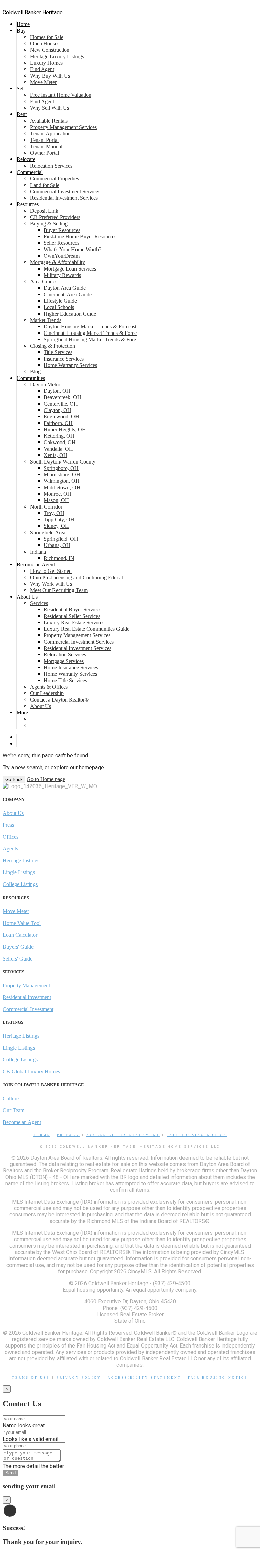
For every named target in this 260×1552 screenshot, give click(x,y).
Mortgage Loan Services (70, 269)
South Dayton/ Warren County (62, 462)
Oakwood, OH (60, 442)
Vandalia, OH (58, 449)
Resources (28, 204)
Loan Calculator (20, 935)
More (22, 712)
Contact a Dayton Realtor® (59, 700)
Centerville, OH (61, 404)
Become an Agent (36, 564)
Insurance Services (64, 359)
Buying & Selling (49, 224)
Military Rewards (62, 275)
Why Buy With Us (50, 76)
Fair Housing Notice (197, 1135)
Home (23, 24)
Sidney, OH (56, 526)
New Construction (49, 50)
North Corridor (46, 507)
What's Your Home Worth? (72, 249)
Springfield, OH (61, 539)
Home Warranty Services (70, 365)
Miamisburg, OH (62, 474)
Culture (11, 1098)
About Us (27, 597)
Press (8, 825)
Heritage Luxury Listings (57, 56)
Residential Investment (27, 997)
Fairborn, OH (58, 423)
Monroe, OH (57, 494)
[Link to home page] (5, 6)
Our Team (13, 1110)
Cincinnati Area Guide (68, 294)
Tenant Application (50, 133)
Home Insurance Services (71, 667)
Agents (10, 849)
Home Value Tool (22, 923)
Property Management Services (63, 127)
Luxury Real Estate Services (74, 622)
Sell (21, 88)
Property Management (26, 985)
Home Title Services (65, 680)
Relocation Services (51, 166)
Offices (10, 837)
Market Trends (45, 320)
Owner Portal (44, 153)
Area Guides (43, 281)
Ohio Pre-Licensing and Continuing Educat (76, 577)
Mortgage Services (64, 661)
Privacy (68, 1135)
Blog (35, 371)
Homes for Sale (46, 37)
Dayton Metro (45, 384)
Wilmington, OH (62, 481)
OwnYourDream (62, 256)
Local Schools (59, 307)
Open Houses (44, 43)
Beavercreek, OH (62, 397)
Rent (22, 114)
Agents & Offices (49, 687)
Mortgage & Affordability (57, 262)
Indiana (38, 552)
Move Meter (43, 82)
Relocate (26, 159)
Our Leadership (47, 693)
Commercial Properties (54, 178)
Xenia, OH (55, 455)
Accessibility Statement (123, 1135)
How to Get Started (51, 571)
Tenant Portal (44, 140)
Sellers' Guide (17, 959)
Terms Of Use (31, 1377)
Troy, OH (54, 513)
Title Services (58, 352)
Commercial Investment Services (65, 191)
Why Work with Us (51, 584)
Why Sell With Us (49, 108)
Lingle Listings (19, 872)
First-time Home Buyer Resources (80, 236)
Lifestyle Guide (60, 301)
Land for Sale (44, 185)
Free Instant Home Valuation (60, 95)
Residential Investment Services (64, 198)
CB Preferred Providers (55, 217)
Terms (41, 1135)
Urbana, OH (57, 545)
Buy (21, 31)
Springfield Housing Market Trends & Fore (90, 339)
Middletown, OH (62, 487)
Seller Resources (61, 243)
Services (39, 603)
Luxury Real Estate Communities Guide (86, 629)
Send (10, 1472)
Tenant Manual (46, 146)
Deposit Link (44, 211)
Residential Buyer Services (72, 609)
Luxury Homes (46, 63)
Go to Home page (46, 779)
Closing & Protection (52, 346)
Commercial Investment (28, 1009)
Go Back (14, 779)
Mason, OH (56, 500)
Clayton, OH (57, 410)
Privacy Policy (79, 1377)
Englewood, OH (61, 416)
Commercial (30, 172)
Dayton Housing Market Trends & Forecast (90, 326)
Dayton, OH (57, 391)
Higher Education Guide (70, 314)
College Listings (20, 884)
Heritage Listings (21, 860)
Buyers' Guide (18, 947)
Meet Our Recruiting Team (59, 590)
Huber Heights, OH (65, 429)
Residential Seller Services (72, 616)
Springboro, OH (61, 468)
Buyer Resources (62, 230)
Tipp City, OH (59, 519)
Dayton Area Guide (65, 288)
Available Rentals (49, 121)
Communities (31, 378)
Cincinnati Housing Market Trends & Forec (90, 333)
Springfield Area (47, 532)
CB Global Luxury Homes (31, 1071)
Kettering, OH (59, 436)
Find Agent (42, 69)
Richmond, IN (59, 558)
